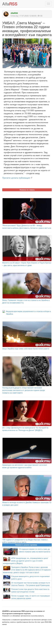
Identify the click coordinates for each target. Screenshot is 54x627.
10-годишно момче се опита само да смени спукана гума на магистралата (34, 550)
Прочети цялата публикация (16, 177)
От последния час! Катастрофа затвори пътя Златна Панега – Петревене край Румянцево (30, 583)
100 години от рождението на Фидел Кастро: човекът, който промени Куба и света (25, 540)
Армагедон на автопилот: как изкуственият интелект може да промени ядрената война (24, 466)
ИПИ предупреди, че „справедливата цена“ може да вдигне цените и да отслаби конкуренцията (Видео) (25, 560)
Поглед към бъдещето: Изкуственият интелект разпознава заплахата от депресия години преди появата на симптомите (23, 390)
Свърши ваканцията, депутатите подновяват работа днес (30, 577)
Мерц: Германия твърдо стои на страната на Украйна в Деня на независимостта (26, 301)
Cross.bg (14, 15)
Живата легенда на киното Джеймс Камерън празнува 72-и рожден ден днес (27, 503)
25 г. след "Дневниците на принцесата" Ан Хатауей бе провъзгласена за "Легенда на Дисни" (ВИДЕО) (25, 428)
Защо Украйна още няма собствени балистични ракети (25, 348)
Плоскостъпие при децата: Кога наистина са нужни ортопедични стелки (30, 590)
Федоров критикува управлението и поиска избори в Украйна (28, 312)
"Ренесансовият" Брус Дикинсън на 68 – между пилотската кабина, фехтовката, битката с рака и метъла (26, 226)
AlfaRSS (14, 13)
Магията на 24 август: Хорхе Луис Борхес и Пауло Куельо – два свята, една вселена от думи (26, 263)
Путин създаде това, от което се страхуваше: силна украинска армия (30, 596)
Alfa (9, 4)
